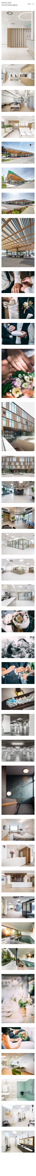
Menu (29, 4)
